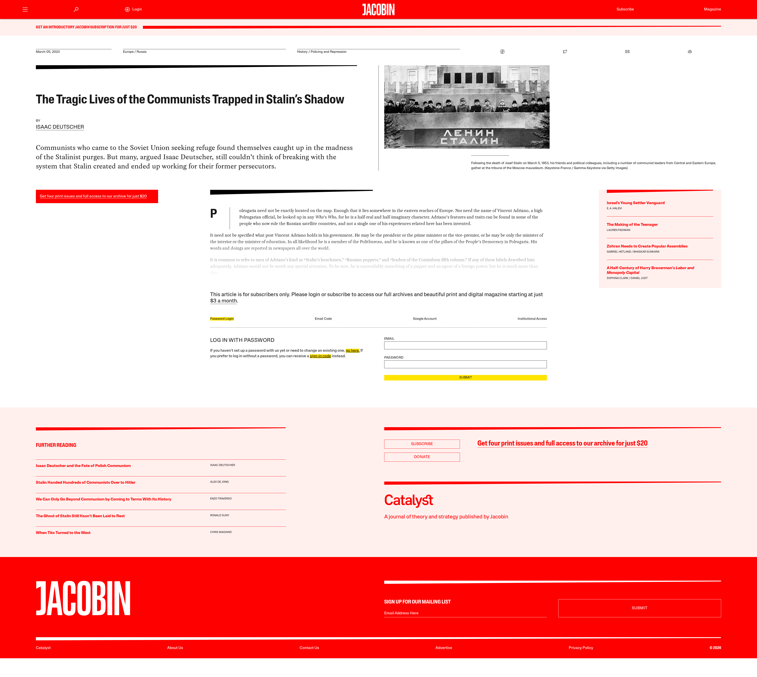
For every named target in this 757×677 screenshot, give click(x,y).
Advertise (443, 648)
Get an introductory (55, 27)
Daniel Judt (639, 278)
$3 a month (223, 301)
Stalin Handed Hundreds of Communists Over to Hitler (85, 483)
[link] (133, 9)
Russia (141, 52)
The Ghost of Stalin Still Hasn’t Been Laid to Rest (80, 516)
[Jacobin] (378, 9)
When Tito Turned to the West (63, 533)
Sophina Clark (617, 278)
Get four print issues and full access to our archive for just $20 (93, 196)
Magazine (712, 9)
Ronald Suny (219, 515)
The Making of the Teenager (632, 225)
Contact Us (309, 648)
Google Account (425, 319)
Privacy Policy (581, 648)
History (302, 52)
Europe (128, 52)
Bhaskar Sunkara (646, 251)
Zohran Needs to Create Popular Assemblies (647, 246)
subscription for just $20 (113, 27)
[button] (25, 9)
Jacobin (82, 27)
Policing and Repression (329, 52)
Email (389, 338)
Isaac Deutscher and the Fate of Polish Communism (83, 466)
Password (394, 357)
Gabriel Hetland (619, 251)
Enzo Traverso (221, 498)
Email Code (323, 319)
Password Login (222, 319)
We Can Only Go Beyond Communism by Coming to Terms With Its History (103, 499)
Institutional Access (532, 319)
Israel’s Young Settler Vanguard (636, 203)
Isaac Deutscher (60, 127)
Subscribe (625, 9)
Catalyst (43, 648)
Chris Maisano (221, 532)
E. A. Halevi (614, 208)
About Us (175, 648)
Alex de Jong (219, 482)
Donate (422, 457)
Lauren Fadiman (618, 230)
